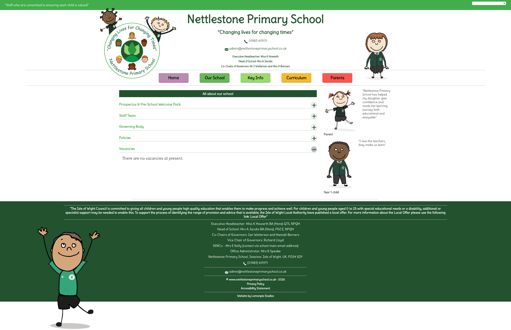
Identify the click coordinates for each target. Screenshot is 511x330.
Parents (337, 77)
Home (173, 77)
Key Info (255, 77)
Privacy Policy (255, 284)
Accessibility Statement (255, 288)
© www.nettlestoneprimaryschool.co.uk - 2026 (255, 279)
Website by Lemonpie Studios (255, 296)
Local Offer (258, 216)
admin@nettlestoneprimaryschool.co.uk (257, 271)
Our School (215, 77)
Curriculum (296, 77)
